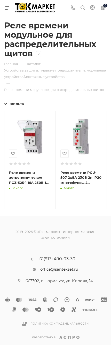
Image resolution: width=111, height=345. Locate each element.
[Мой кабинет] (92, 8)
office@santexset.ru (59, 269)
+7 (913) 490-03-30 (56, 259)
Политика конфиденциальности (59, 323)
